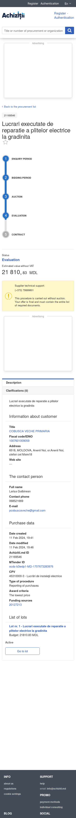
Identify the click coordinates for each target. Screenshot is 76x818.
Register (33, 3)
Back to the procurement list (20, 106)
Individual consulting (51, 807)
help (42, 783)
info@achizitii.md (56, 788)
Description (13, 382)
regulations (10, 788)
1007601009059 (19, 440)
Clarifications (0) (17, 390)
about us (8, 783)
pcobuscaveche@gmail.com (27, 510)
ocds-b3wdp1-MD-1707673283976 (31, 566)
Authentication (50, 3)
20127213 (15, 604)
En (66, 3)
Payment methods (50, 802)
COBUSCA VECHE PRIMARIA (29, 431)
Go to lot (22, 651)
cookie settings (12, 794)
